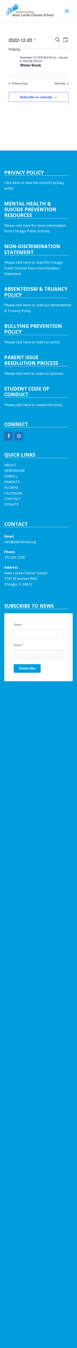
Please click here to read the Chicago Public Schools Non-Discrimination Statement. (33, 268)
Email (18, 645)
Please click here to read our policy (32, 342)
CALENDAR (13, 493)
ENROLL (11, 476)
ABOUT (10, 465)
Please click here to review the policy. (33, 404)
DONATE (11, 504)
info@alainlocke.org (20, 541)
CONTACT (12, 498)
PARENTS (12, 482)
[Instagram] (19, 436)
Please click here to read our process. (34, 373)
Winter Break (30, 65)
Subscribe (27, 668)
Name (18, 624)
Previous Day (19, 83)
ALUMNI (11, 487)
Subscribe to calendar (36, 97)
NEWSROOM (14, 470)
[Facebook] (8, 436)
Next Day (60, 83)
